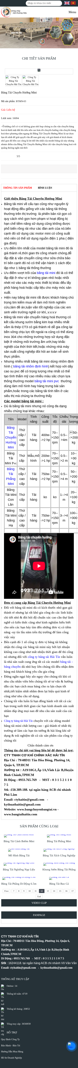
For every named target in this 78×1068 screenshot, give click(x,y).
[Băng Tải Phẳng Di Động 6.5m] (19, 878)
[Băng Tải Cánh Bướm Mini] (19, 835)
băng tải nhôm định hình (30, 366)
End (39, 896)
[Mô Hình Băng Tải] (19, 850)
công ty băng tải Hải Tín (44, 657)
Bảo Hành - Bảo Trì (10, 1045)
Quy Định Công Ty (10, 1039)
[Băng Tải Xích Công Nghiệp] (59, 850)
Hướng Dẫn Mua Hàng (12, 1051)
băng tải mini (46, 273)
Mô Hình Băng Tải (19, 855)
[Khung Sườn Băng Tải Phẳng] (59, 864)
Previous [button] (3, 33)
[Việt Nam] (73, 4)
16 (66, 891)
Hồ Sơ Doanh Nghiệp (11, 1057)
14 (54, 891)
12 (42, 891)
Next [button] (74, 33)
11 (36, 891)
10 (29, 891)
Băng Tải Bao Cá (59, 883)
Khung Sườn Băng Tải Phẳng (59, 869)
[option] (39, 71)
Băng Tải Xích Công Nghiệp (59, 855)
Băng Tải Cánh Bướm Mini (19, 841)
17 (72, 891)
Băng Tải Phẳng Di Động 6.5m (18, 883)
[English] (67, 4)
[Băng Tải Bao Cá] (59, 878)
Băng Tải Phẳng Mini (59, 841)
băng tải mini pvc (47, 381)
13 (48, 891)
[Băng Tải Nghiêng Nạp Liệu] (19, 864)
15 (60, 891)
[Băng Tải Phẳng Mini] (59, 835)
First (6, 891)
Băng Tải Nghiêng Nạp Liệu (19, 869)
